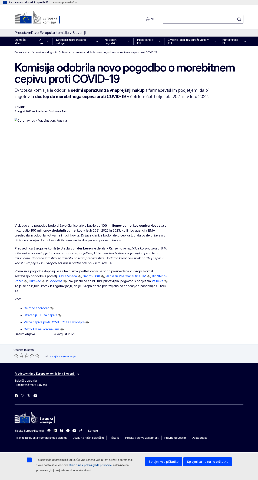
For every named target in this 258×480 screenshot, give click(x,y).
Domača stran (20, 41)
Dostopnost (199, 437)
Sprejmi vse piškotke (163, 461)
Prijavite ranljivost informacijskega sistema (41, 437)
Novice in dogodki (111, 41)
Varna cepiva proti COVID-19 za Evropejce (54, 322)
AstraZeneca (67, 276)
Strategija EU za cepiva (40, 315)
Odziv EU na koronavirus (41, 329)
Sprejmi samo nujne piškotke (207, 461)
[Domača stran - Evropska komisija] (43, 18)
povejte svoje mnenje (62, 356)
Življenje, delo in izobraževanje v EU (188, 41)
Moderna (55, 281)
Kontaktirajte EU (230, 41)
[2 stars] (19, 355)
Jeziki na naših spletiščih (88, 437)
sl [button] (153, 19)
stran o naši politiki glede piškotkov (90, 465)
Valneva (157, 281)
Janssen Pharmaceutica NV (126, 276)
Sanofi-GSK (91, 276)
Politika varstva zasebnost (141, 437)
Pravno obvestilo (175, 437)
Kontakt (93, 430)
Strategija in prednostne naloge (71, 41)
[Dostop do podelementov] (49, 41)
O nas (41, 41)
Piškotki (114, 437)
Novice (66, 52)
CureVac (35, 281)
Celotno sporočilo (36, 308)
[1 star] (16, 355)
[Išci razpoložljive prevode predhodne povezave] (79, 276)
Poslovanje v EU (145, 41)
